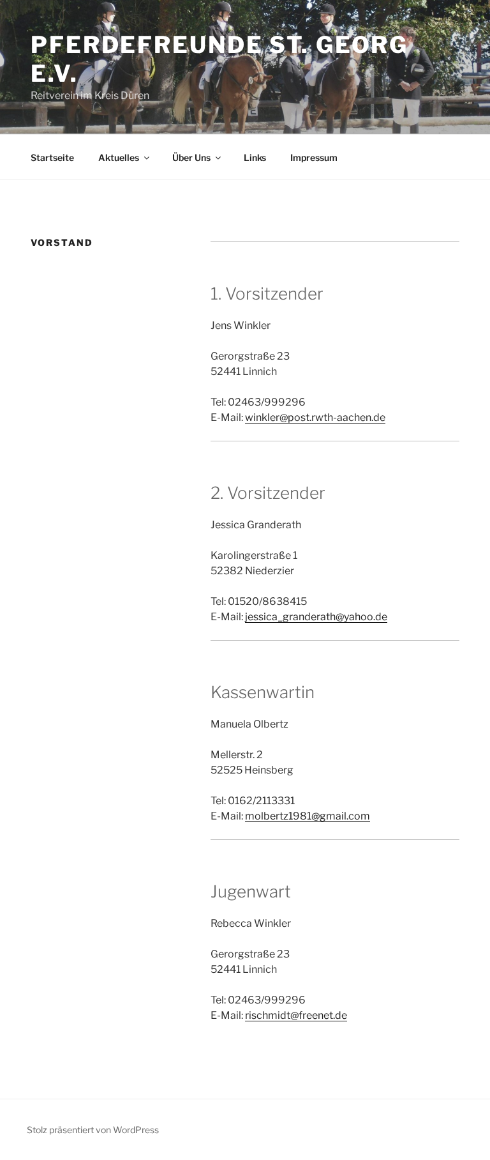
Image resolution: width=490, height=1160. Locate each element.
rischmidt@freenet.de (296, 1015)
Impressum (314, 157)
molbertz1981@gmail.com (307, 816)
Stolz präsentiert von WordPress (93, 1129)
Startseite (52, 157)
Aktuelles (118, 157)
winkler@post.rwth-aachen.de (315, 417)
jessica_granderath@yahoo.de (316, 617)
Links (255, 157)
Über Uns (191, 157)
